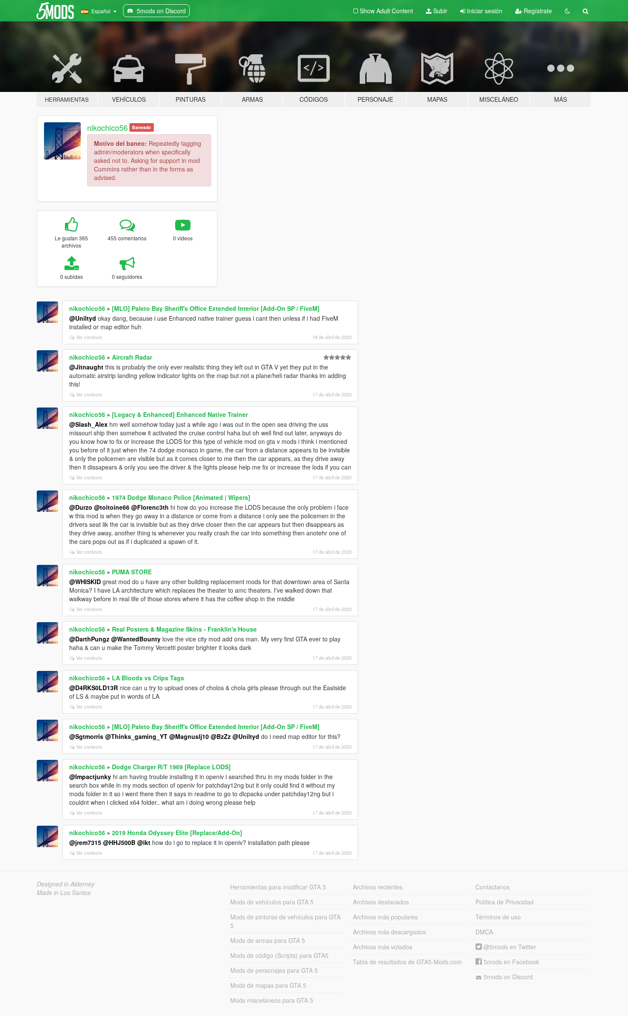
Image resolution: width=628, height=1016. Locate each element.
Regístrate (537, 10)
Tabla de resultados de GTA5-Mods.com (407, 961)
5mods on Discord (507, 976)
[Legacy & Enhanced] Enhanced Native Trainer (180, 414)
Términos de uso (498, 917)
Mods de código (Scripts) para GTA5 (279, 955)
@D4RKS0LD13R (93, 687)
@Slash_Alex (88, 424)
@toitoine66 (111, 507)
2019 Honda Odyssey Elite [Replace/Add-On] (177, 832)
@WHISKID (85, 581)
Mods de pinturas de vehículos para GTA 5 (285, 921)
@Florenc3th (150, 507)
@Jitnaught (86, 367)
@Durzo (80, 507)
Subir (439, 10)
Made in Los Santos (64, 892)
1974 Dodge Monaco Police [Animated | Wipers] (181, 497)
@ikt (143, 842)
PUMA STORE (132, 571)
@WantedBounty (136, 639)
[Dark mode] (567, 10)
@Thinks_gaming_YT (136, 736)
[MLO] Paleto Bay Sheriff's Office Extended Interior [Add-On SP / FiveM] (216, 308)
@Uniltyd (82, 318)
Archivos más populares (385, 917)
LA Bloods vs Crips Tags (148, 677)
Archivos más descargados (389, 931)
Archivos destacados (381, 902)
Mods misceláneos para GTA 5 (271, 1000)
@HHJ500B (119, 842)
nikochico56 (107, 127)
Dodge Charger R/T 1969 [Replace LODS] (171, 766)
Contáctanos (492, 887)
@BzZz (221, 736)
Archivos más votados (382, 946)
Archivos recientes (377, 887)
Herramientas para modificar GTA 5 (278, 887)
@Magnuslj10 (189, 736)
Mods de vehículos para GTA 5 (272, 902)
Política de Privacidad (504, 902)
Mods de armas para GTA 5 (267, 940)
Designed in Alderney (65, 884)
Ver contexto (89, 337)
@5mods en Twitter (509, 946)
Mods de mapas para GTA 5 (268, 985)
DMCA (484, 931)
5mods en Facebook (510, 961)
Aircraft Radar (132, 357)
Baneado (141, 127)
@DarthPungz (89, 639)
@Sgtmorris (86, 736)
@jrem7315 (85, 842)
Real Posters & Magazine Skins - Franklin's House (184, 629)
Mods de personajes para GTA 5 (274, 970)
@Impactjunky (90, 776)
